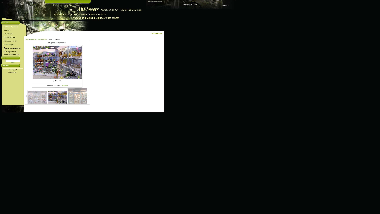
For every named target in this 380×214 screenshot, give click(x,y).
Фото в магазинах (12, 48)
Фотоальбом (33, 39)
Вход (160, 1)
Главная (150, 1)
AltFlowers (65, 85)
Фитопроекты (10, 52)
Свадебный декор (11, 54)
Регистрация (155, 1)
